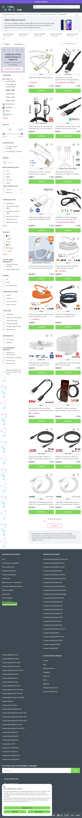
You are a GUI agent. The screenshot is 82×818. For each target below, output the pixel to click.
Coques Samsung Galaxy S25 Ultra (54, 590)
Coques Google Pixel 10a (51, 633)
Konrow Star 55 (56, 35)
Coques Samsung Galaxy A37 (53, 613)
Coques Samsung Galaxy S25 (52, 582)
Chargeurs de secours (50, 688)
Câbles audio (10, 101)
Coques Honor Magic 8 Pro (11, 759)
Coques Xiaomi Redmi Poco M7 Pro (13, 728)
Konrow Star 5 (24, 35)
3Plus (5, 254)
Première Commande (9, 571)
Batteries (46, 684)
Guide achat (6, 594)
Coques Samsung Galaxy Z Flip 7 (53, 563)
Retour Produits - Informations (12, 582)
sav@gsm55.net (12, 784)
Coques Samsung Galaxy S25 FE (53, 598)
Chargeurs (46, 672)
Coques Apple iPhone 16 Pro (11, 666)
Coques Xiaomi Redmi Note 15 (11, 709)
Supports (46, 676)
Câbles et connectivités (49, 14)
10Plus (5, 118)
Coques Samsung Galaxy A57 (52, 606)
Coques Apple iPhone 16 (10, 655)
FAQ (3, 559)
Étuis (44, 664)
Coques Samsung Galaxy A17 (52, 621)
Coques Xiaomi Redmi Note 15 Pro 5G (14, 713)
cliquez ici (31, 801)
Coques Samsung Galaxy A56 (52, 602)
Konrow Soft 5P (39, 35)
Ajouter (41, 90)
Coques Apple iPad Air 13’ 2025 (12, 693)
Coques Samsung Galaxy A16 (52, 625)
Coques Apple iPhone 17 (10, 678)
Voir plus (54, 526)
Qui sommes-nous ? (8, 567)
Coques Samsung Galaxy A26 (52, 617)
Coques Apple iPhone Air (10, 682)
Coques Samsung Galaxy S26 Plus (54, 575)
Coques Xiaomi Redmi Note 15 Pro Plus (14, 721)
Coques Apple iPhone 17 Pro (11, 686)
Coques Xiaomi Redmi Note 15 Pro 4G (14, 717)
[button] (41, 82)
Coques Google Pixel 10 (50, 648)
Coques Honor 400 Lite (10, 751)
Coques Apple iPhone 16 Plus (11, 662)
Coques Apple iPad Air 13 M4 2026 (13, 697)
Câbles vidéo (10, 97)
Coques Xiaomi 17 (8, 701)
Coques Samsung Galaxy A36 (53, 609)
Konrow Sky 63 (8, 35)
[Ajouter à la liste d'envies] (51, 50)
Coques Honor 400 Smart (10, 748)
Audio (45, 680)
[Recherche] (35, 7)
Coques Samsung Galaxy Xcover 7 (54, 629)
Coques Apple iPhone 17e (10, 674)
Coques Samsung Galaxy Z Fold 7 (54, 567)
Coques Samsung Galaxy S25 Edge (54, 594)
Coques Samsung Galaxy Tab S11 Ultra (55, 559)
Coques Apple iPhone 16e (10, 659)
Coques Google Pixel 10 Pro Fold (53, 637)
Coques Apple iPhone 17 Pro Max (12, 690)
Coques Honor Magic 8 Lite (11, 755)
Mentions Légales (8, 590)
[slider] (4, 134)
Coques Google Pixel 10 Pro (52, 644)
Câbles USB (62, 14)
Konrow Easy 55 (72, 35)
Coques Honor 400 (8, 744)
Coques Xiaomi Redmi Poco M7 (12, 724)
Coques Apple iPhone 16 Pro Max (12, 670)
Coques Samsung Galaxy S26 (52, 571)
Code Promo (6, 578)
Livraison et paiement (9, 575)
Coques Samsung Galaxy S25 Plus (54, 586)
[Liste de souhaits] (14, 10)
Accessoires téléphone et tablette (13, 14)
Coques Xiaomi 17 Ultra (9, 705)
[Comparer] (47, 50)
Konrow (29, 14)
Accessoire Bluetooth (50, 691)
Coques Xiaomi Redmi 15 (10, 732)
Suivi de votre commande (10, 563)
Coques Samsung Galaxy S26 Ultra (54, 578)
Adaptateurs (10, 94)
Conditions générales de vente (12, 586)
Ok (75, 770)
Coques (45, 660)
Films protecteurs (49, 668)
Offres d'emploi (7, 598)
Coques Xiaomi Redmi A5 (10, 740)
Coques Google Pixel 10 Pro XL (53, 640)
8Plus (5, 226)
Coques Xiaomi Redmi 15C (10, 736)
